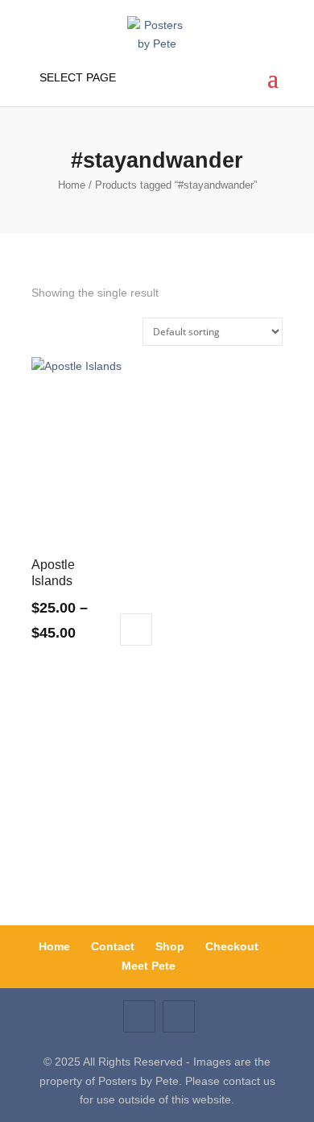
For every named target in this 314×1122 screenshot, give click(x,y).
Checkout (231, 946)
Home (71, 185)
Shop (169, 946)
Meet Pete (149, 965)
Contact (112, 946)
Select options (136, 629)
